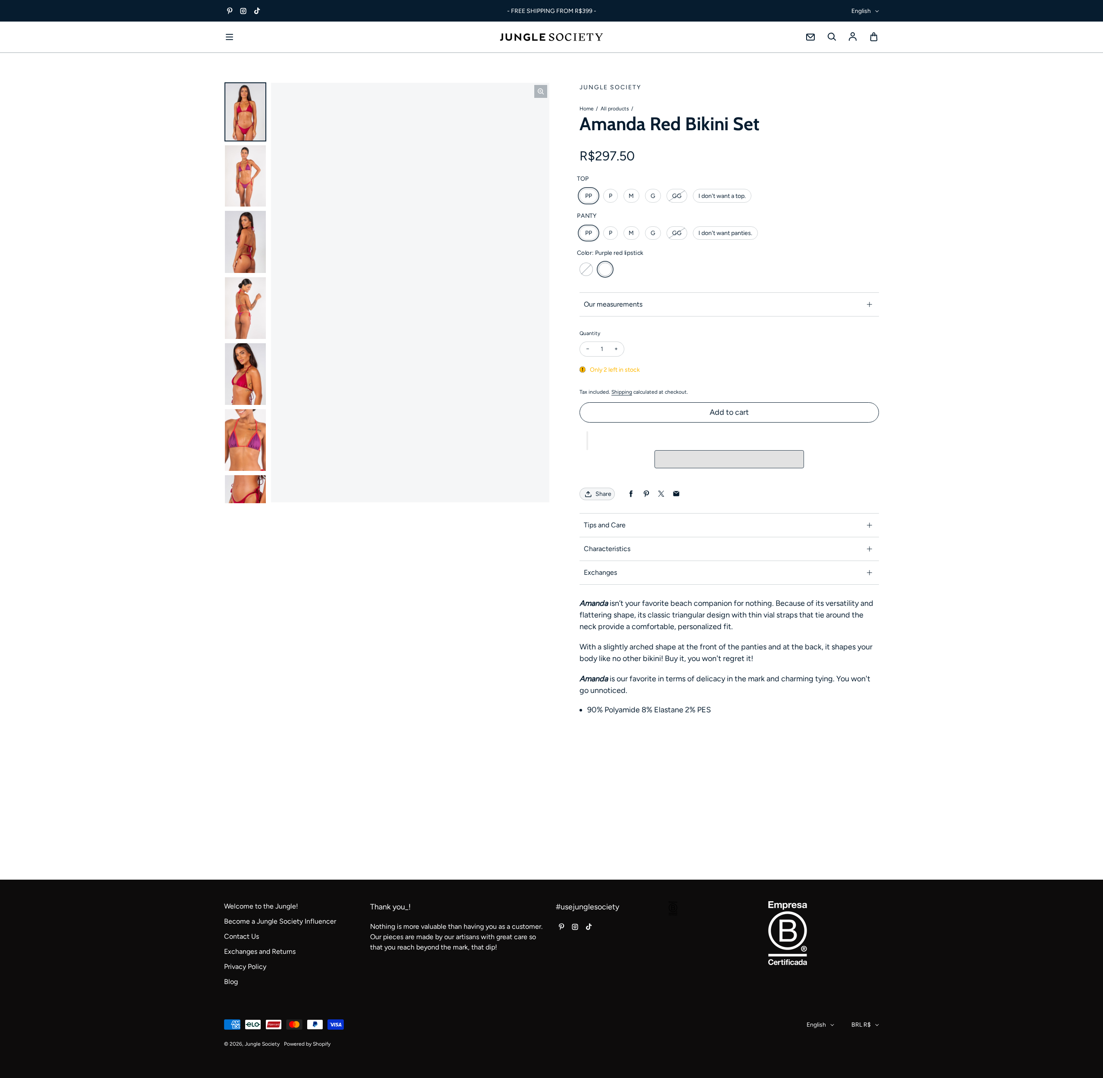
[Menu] (229, 37)
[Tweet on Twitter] (661, 494)
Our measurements (613, 304)
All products (615, 109)
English (861, 11)
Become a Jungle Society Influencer (280, 921)
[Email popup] (810, 37)
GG (677, 196)
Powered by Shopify (307, 1044)
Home (587, 109)
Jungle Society (262, 1044)
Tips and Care (605, 525)
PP (588, 196)
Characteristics (607, 549)
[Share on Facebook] (631, 494)
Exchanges (600, 572)
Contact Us (241, 936)
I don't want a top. (722, 196)
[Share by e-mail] (676, 494)
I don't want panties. (725, 233)
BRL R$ (861, 1024)
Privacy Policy (245, 966)
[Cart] (874, 37)
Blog (231, 982)
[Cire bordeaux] (586, 269)
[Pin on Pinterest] (646, 494)
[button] (587, 440)
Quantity (590, 333)
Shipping (621, 392)
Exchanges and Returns (260, 951)
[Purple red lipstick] (605, 269)
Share (603, 494)
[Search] (831, 37)
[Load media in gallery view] (245, 112)
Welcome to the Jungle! (261, 906)
